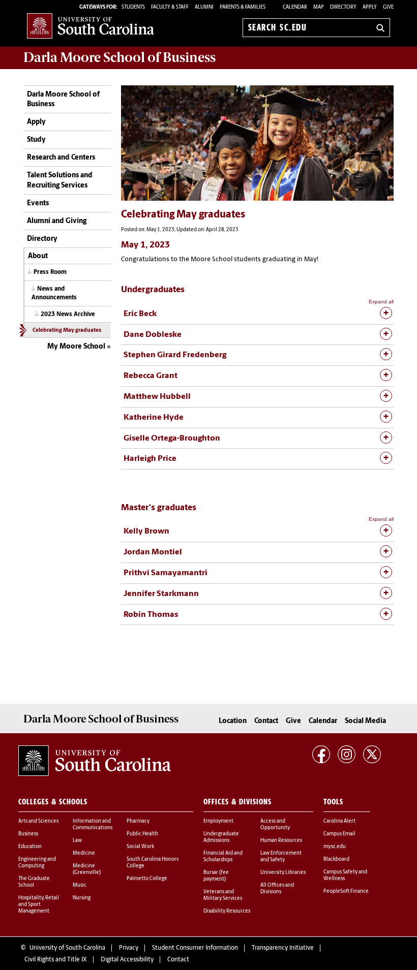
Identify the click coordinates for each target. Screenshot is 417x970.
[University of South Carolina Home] (90, 25)
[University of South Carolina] (94, 761)
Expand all (381, 301)
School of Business (119, 57)
